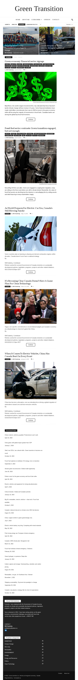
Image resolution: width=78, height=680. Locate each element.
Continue (30, 119)
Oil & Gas (7, 67)
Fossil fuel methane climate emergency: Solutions (18, 548)
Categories (35, 20)
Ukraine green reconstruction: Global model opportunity (20, 468)
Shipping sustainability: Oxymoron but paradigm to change (15, 48)
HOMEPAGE (41, 66)
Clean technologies (49, 64)
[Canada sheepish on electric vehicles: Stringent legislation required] (57, 41)
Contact (55, 20)
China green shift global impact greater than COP (18, 442)
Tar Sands (27, 67)
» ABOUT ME (30, 616)
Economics (8, 66)
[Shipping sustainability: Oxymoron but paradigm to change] (21, 41)
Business (21, 24)
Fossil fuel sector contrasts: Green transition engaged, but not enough (30, 130)
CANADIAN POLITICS (31, 24)
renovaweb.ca (17, 678)
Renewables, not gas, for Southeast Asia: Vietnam (19, 574)
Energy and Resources (23, 66)
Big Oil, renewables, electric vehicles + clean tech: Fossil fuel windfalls (22, 501)
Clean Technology (9, 664)
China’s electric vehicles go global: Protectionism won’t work (21, 435)
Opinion (47, 20)
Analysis (14, 24)
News (23, 135)
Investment (49, 66)
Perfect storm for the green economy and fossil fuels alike (21, 476)
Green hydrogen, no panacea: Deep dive (16, 556)
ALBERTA (7, 24)
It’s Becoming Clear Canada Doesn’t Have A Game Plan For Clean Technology (29, 282)
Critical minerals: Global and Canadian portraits (18, 492)
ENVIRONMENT (34, 66)
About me (25, 20)
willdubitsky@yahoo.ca (11, 628)
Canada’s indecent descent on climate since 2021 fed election (22, 510)
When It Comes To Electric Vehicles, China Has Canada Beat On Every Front (27, 355)
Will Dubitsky (8, 52)
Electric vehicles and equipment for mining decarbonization (21, 484)
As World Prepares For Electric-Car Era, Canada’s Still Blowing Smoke (28, 210)
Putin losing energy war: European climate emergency (19, 533)
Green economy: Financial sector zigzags (24, 61)
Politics (14, 67)
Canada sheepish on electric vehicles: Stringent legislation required (52, 48)
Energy (14, 66)
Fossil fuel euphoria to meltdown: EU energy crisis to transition (22, 461)
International (9, 135)
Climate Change (38, 64)
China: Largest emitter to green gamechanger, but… (19, 517)
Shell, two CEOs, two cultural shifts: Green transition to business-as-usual (24, 452)
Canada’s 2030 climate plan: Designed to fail (17, 541)
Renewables (20, 67)
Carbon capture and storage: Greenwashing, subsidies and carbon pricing (23, 565)
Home (18, 20)
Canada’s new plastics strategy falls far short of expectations (21, 590)
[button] (72, 20)
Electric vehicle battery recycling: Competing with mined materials (23, 525)
